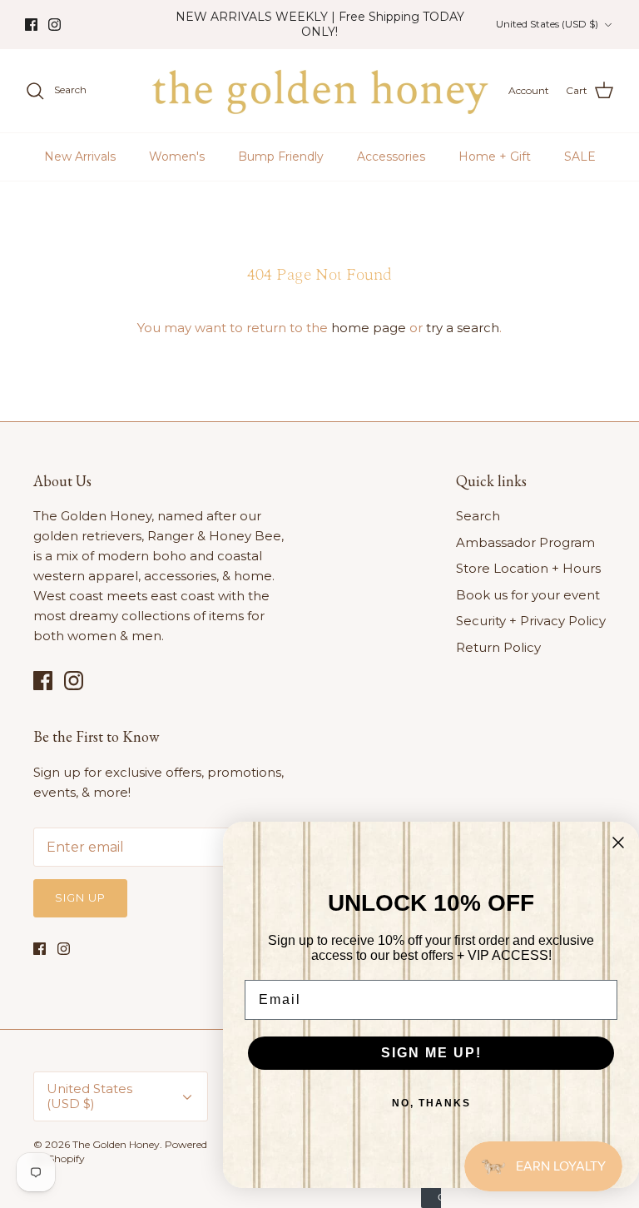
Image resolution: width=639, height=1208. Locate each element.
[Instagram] (54, 24)
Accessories (391, 156)
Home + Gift (494, 156)
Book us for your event (528, 595)
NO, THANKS (431, 1103)
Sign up (80, 897)
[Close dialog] (618, 842)
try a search (462, 328)
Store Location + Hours (528, 568)
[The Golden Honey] (319, 91)
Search (478, 516)
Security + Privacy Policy (531, 621)
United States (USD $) (547, 23)
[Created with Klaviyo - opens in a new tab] (431, 1198)
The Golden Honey (116, 1144)
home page (368, 328)
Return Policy (498, 647)
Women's (177, 156)
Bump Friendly (281, 156)
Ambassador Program (525, 542)
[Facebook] (31, 24)
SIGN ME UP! (431, 1053)
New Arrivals (80, 156)
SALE (580, 156)
